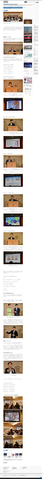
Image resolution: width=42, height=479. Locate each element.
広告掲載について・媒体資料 (15, 468)
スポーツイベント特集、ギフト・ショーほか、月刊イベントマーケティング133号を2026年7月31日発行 (36, 60)
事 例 (9, 4)
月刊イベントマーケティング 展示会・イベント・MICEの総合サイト (15, 475)
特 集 (10, 4)
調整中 (22, 468)
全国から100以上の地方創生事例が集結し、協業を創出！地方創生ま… (9, 457)
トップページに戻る (5, 462)
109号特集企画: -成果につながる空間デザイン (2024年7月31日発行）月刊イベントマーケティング (36, 64)
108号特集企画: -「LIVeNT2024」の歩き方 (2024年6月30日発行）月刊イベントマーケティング (36, 70)
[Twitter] (37, 475)
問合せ (34, 55)
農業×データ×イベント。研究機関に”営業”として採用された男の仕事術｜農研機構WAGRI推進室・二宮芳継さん (36, 40)
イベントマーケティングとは (36, 51)
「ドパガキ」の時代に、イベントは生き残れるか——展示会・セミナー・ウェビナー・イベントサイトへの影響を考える (36, 37)
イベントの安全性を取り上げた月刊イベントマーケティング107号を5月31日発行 (36, 74)
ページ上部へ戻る (40, 477)
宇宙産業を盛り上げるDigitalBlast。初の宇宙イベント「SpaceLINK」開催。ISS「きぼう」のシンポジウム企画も (8, 459)
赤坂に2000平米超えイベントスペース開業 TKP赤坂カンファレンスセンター (17, 459)
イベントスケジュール (7, 4)
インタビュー (12, 4)
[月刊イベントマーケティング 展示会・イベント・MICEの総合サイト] (5, 2)
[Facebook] (38, 475)
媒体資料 (34, 50)
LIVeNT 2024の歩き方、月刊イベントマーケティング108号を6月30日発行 (36, 67)
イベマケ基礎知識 (16, 4)
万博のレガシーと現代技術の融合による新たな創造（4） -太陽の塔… (16, 457)
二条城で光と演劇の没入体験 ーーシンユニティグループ (5, 457)
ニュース (4, 4)
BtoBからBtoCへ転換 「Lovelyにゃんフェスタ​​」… (12, 456)
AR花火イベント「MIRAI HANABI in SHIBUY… (20, 456)
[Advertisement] (28, 13)
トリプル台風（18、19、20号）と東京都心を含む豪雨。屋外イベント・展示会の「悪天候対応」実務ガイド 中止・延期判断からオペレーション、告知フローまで (36, 33)
